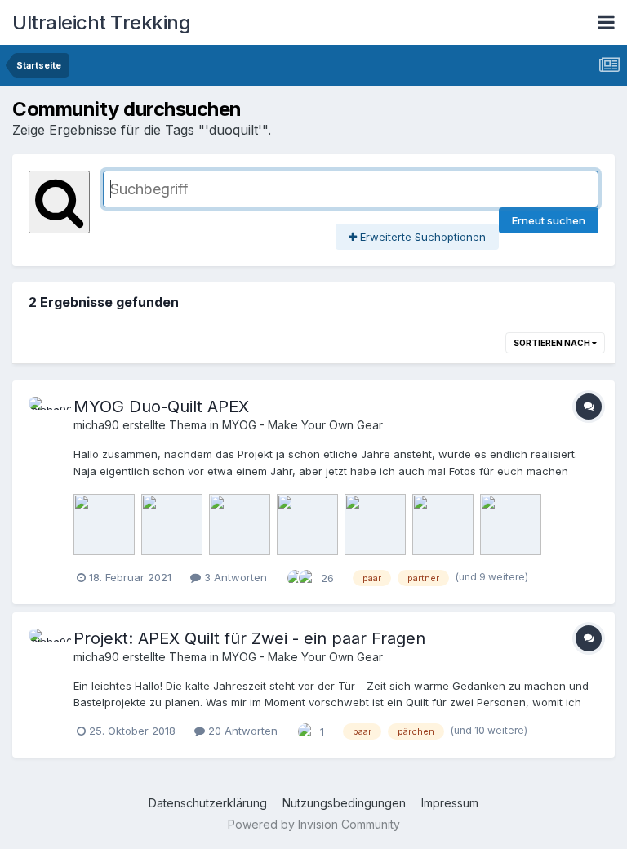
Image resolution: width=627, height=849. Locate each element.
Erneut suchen (548, 220)
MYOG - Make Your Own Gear (302, 425)
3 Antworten (234, 577)
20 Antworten (241, 730)
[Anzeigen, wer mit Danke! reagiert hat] (295, 576)
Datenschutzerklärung (208, 803)
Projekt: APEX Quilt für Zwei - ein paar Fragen (249, 638)
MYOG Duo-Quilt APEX (161, 406)
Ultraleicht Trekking (101, 22)
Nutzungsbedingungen (344, 803)
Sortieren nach (553, 343)
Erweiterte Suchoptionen (421, 236)
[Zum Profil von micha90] (46, 415)
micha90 (96, 425)
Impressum (449, 803)
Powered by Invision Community (314, 824)
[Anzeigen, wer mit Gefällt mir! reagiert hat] (307, 576)
